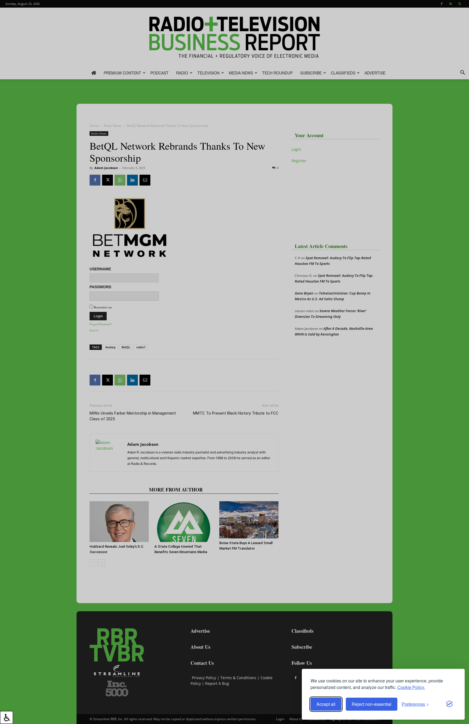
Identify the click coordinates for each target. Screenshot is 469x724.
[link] (6, 717)
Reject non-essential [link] (371, 704)
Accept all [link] (325, 704)
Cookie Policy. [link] (411, 687)
